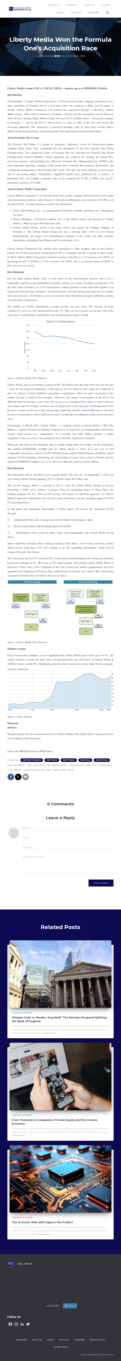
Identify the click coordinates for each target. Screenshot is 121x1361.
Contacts (76, 12)
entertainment (76, 765)
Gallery (106, 5)
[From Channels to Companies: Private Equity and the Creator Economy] (60, 1076)
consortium (39, 765)
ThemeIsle (108, 1354)
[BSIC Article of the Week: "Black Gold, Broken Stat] (74, 1293)
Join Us (60, 12)
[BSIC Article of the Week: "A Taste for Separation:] (101, 1278)
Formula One (105, 765)
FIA (95, 765)
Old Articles (102, 760)
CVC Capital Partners (56, 765)
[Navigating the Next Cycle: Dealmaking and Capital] (47, 1293)
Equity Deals (69, 760)
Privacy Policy (97, 1340)
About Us (89, 5)
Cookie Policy (60, 1347)
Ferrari (88, 765)
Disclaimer (21, 1340)
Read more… (50, 1033)
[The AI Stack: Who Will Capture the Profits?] (60, 1178)
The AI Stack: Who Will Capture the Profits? (42, 1222)
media (55, 770)
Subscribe (94, 12)
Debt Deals (51, 760)
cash (29, 765)
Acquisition (19, 765)
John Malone (15, 770)
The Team (71, 5)
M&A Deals (85, 760)
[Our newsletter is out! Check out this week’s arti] (74, 1278)
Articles (52, 5)
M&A (48, 770)
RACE (63, 770)
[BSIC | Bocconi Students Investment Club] (20, 8)
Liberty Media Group (33, 770)
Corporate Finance (31, 760)
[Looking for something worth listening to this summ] (20, 1278)
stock (70, 770)
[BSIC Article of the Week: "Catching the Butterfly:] (47, 1278)
